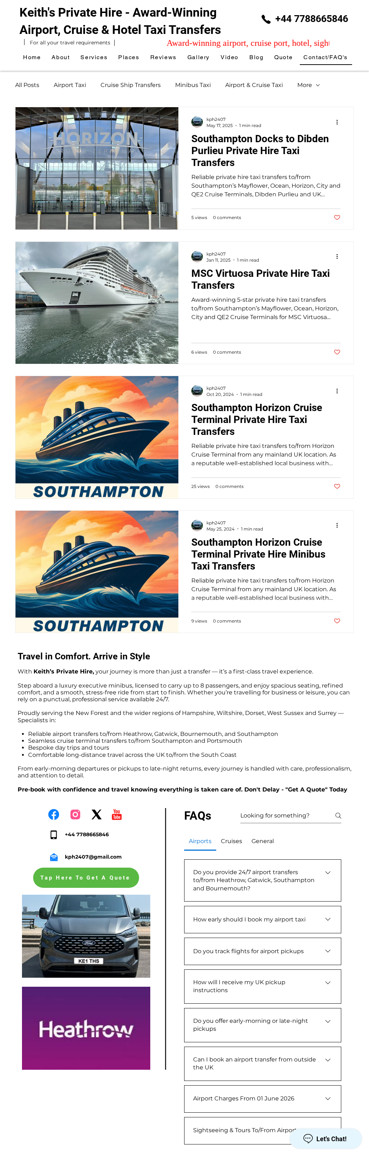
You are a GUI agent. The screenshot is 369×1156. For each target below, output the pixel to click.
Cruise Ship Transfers (131, 85)
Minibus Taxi (193, 85)
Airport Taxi (70, 85)
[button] (129, 57)
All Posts (27, 85)
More (304, 85)
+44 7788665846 (311, 19)
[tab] (200, 841)
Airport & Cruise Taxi (254, 85)
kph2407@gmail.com (93, 857)
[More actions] (339, 122)
